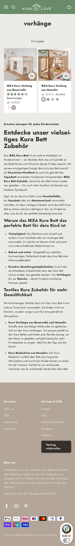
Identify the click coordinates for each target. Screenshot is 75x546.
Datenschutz (11, 422)
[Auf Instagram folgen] (16, 506)
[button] (15, 94)
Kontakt (45, 409)
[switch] (66, 540)
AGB (6, 415)
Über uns (9, 409)
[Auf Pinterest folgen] (26, 506)
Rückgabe (47, 429)
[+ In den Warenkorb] (31, 75)
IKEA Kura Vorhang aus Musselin (54, 88)
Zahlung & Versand (52, 422)
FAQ (44, 415)
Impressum (10, 429)
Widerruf (46, 435)
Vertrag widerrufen (53, 446)
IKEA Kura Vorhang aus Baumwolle (19, 88)
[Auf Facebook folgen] (6, 506)
